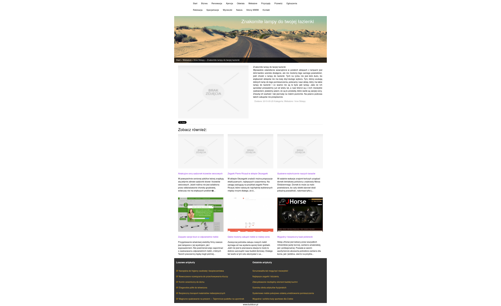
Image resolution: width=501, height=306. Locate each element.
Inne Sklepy (199, 59)
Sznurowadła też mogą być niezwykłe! (270, 270)
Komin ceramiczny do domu (191, 281)
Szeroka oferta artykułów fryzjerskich (269, 287)
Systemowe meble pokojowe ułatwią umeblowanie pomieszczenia (283, 293)
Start (178, 59)
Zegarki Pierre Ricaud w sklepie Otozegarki (248, 173)
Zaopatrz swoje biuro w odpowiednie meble (198, 237)
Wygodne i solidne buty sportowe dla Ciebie (272, 298)
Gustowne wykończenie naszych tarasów (296, 173)
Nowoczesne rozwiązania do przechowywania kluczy (203, 276)
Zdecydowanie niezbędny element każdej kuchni (275, 281)
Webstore (187, 59)
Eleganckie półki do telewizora (193, 287)
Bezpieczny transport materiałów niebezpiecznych (202, 293)
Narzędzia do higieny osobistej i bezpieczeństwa (201, 270)
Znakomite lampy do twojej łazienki (223, 59)
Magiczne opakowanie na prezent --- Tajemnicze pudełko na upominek (211, 298)
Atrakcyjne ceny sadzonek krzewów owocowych (200, 173)
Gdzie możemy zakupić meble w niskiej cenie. (249, 237)
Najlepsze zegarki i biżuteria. (265, 276)
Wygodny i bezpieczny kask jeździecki (295, 237)
